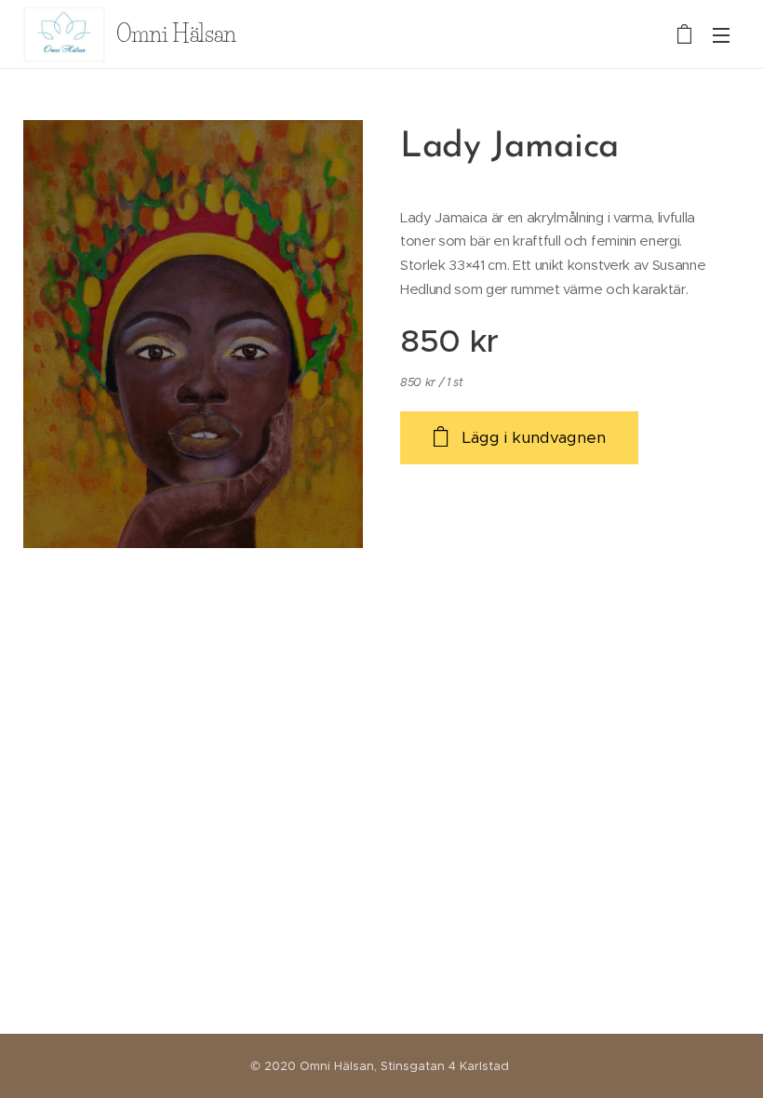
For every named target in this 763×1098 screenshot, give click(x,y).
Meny (721, 34)
